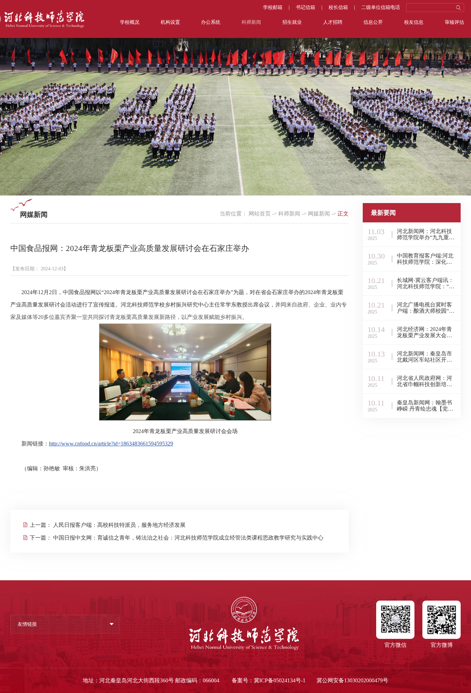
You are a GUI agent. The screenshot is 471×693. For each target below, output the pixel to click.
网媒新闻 (319, 214)
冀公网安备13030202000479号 (352, 680)
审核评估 (454, 22)
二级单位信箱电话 (380, 7)
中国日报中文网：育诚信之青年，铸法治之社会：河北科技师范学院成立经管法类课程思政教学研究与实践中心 (188, 538)
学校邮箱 (272, 7)
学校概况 (129, 22)
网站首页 (260, 214)
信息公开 (373, 22)
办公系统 (210, 22)
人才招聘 (332, 22)
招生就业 (292, 22)
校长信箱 (338, 7)
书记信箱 (305, 7)
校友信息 (413, 22)
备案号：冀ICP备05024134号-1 (268, 680)
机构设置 (170, 22)
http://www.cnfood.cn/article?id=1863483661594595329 (111, 443)
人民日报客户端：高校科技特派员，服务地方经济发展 (119, 525)
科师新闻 (251, 22)
